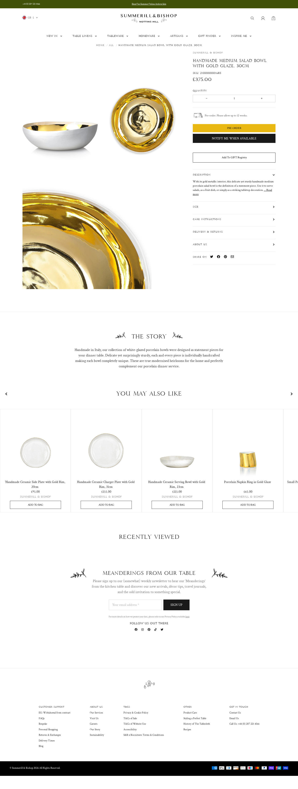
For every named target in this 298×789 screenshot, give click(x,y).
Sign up (176, 605)
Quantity (200, 90)
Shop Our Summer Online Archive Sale (149, 4)
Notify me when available (234, 138)
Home (100, 45)
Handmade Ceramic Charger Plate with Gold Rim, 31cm (106, 484)
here (187, 616)
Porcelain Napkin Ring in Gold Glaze (247, 482)
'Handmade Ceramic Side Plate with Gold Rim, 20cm (35, 484)
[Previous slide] (6, 393)
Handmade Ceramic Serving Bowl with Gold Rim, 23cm (176, 484)
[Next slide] (291, 393)
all (111, 45)
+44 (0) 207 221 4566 (31, 4)
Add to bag (35, 505)
